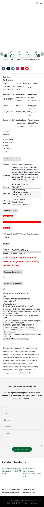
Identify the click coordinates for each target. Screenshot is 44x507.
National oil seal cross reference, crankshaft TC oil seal (11, 491)
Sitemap (34, 503)
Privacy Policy (23, 503)
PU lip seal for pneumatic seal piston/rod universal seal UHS (31, 491)
